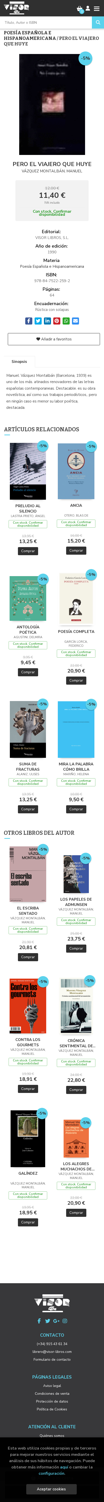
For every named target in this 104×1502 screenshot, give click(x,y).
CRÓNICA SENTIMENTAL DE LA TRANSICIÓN (76, 1043)
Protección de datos (52, 1401)
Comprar (28, 551)
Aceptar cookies (51, 1489)
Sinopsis (19, 361)
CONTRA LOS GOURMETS (27, 1042)
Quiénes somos (52, 1435)
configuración (51, 1473)
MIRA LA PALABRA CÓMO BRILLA (76, 767)
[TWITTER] (47, 1321)
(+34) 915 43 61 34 (52, 1344)
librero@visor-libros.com (52, 1351)
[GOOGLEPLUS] (56, 1321)
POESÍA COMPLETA (76, 631)
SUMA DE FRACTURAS (28, 767)
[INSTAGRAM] (65, 1321)
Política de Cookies (52, 1409)
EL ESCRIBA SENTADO (28, 911)
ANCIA (76, 505)
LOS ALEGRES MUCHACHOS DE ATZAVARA (76, 1166)
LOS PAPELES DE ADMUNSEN (76, 902)
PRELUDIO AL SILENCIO (28, 508)
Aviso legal (52, 1385)
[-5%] (28, 470)
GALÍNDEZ (28, 1173)
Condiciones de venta (52, 1393)
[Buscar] (98, 22)
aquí (64, 1467)
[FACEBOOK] (39, 1321)
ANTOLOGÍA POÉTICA (28, 630)
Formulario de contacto (52, 1359)
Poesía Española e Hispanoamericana (30, 35)
